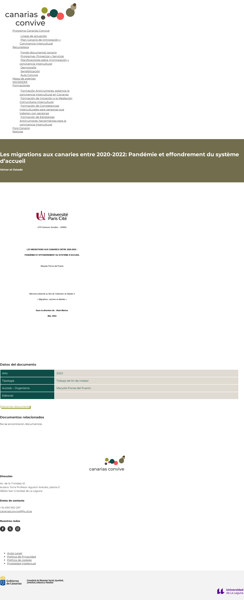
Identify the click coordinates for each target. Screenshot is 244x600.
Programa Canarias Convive (31, 30)
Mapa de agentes (24, 78)
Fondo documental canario (39, 52)
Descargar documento (15, 406)
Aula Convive (29, 75)
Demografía (28, 67)
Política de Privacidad (21, 556)
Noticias (18, 131)
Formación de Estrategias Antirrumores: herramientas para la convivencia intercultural (43, 120)
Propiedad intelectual (21, 563)
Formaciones (21, 85)
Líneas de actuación (34, 36)
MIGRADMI (20, 82)
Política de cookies (19, 560)
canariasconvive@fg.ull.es (16, 511)
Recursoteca (21, 47)
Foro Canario (21, 128)
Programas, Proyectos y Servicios (42, 56)
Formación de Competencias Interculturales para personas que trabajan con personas (42, 109)
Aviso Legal (14, 553)
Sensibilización (30, 71)
